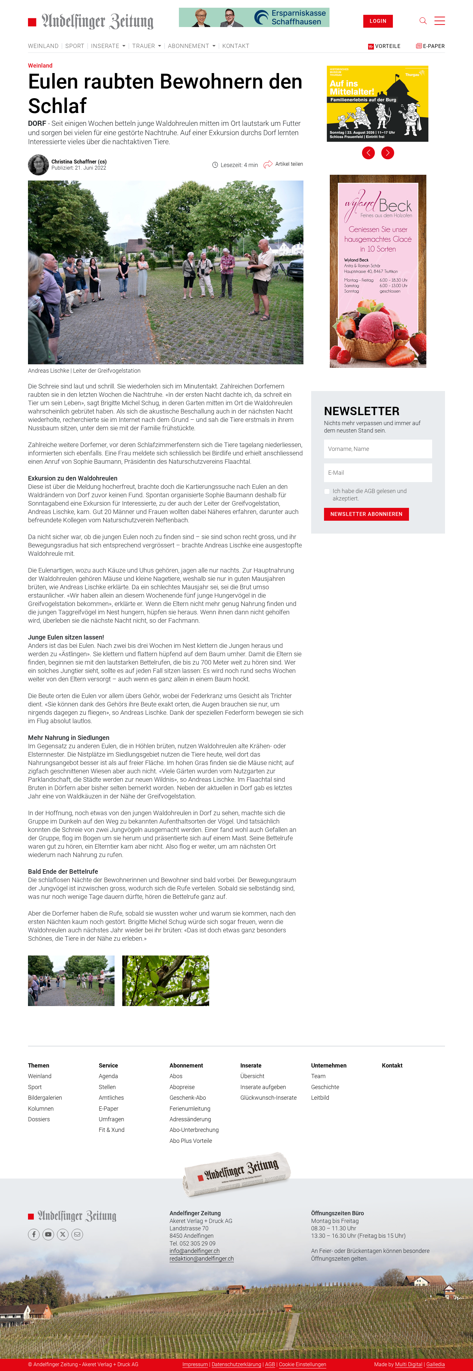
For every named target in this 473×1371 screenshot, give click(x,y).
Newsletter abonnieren (366, 514)
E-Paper (108, 1108)
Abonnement (186, 1065)
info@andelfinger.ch (195, 1250)
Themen (38, 1065)
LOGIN (378, 21)
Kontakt (236, 46)
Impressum (195, 1364)
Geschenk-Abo (188, 1097)
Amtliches (111, 1097)
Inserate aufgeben (263, 1087)
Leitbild (320, 1097)
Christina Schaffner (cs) (79, 161)
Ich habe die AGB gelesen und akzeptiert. (370, 495)
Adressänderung (190, 1119)
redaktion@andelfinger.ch (202, 1258)
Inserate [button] (106, 46)
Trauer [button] (144, 46)
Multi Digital (408, 1364)
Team (318, 1076)
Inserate (251, 1065)
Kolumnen (41, 1108)
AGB (270, 1364)
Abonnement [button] (189, 46)
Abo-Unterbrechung (194, 1129)
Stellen (107, 1087)
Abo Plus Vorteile (191, 1140)
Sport (74, 46)
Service (108, 1065)
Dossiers (39, 1119)
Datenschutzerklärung (236, 1364)
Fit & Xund (112, 1129)
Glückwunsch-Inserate (268, 1097)
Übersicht (252, 1076)
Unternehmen (329, 1065)
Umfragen (111, 1119)
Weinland (43, 46)
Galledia (435, 1364)
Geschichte (325, 1087)
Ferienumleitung (190, 1108)
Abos (176, 1076)
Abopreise (182, 1087)
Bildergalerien (45, 1097)
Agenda (108, 1076)
